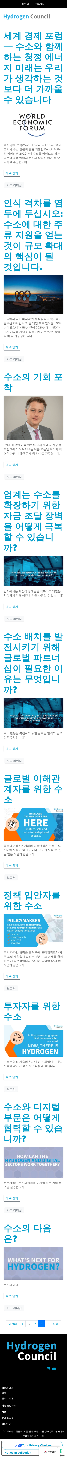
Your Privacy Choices (37, 1445)
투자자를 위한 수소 (32, 1011)
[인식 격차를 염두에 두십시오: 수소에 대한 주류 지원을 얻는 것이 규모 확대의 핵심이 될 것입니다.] (33, 294)
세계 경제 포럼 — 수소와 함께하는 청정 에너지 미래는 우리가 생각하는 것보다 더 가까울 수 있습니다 (33, 67)
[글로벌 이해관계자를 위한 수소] (33, 824)
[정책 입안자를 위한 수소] (33, 930)
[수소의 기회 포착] (33, 417)
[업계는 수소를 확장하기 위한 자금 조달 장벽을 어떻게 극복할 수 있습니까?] (33, 570)
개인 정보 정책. (47, 1431)
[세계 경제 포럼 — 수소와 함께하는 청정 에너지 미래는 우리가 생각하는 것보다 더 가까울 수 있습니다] (33, 123)
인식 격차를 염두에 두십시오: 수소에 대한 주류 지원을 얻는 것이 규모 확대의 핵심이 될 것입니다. (33, 234)
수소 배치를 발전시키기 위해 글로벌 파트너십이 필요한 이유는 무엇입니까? (33, 663)
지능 (4, 1411)
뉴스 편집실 (8, 1417)
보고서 (11, 877)
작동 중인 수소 (9, 1405)
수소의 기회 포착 (33, 382)
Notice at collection (17, 1452)
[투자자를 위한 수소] (33, 1040)
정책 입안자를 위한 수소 (32, 900)
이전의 (12, 1323)
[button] (60, 17)
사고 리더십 (14, 185)
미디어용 (6, 1424)
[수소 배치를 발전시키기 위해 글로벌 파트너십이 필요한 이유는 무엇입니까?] (33, 712)
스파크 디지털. (37, 1435)
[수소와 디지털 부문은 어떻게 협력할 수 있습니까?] (33, 1162)
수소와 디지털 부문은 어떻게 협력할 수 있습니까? (33, 1122)
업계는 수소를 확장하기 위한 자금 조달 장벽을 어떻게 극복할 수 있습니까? (33, 521)
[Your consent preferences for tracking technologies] (60, 1450)
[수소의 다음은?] (33, 1263)
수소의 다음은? (27, 1233)
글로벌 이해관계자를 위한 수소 (33, 789)
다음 (56, 1323)
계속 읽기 (12, 173)
